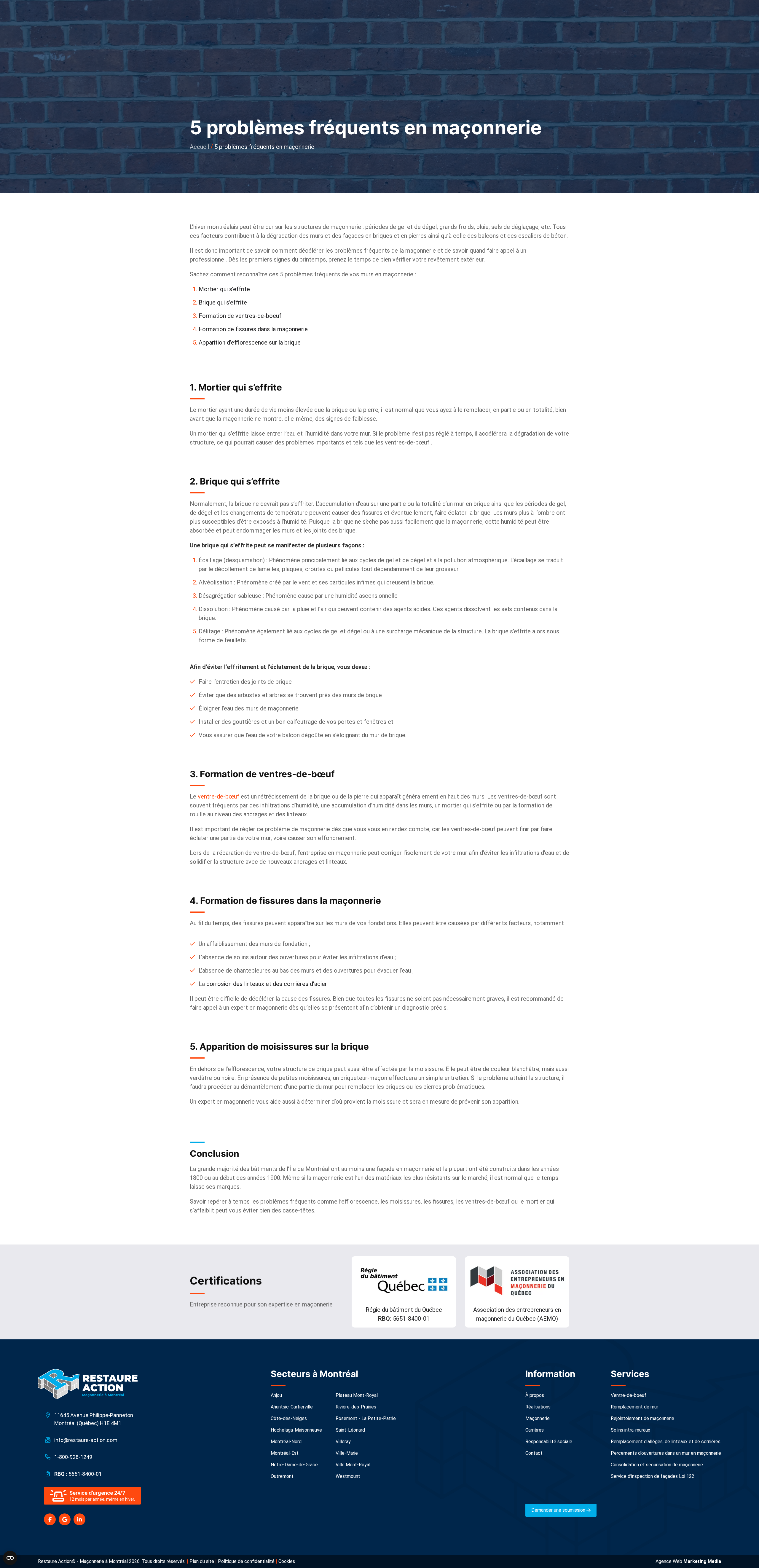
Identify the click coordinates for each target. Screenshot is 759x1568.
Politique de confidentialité (246, 1561)
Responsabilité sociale (548, 1441)
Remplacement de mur (634, 1407)
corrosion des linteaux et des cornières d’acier (266, 983)
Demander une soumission (558, 1510)
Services (630, 1373)
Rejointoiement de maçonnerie (642, 1418)
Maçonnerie (537, 1418)
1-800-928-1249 (73, 1457)
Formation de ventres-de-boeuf (241, 315)
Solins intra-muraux (630, 1430)
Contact (534, 1453)
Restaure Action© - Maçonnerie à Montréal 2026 (89, 1561)
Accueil (199, 146)
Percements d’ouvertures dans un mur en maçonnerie (666, 1453)
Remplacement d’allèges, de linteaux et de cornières (665, 1441)
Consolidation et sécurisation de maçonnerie (657, 1464)
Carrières (534, 1430)
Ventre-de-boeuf (628, 1395)
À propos (534, 1395)
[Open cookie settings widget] (10, 1558)
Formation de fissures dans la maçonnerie (253, 329)
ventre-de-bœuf (218, 796)
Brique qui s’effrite (223, 302)
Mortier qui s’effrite (224, 289)
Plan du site (201, 1561)
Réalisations (538, 1407)
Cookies (286, 1561)
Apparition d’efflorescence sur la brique (250, 342)
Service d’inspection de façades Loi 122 (652, 1476)
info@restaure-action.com (85, 1440)
